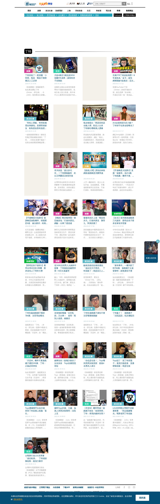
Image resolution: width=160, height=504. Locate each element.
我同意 (142, 497)
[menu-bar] (132, 3)
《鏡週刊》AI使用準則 (95, 487)
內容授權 (56, 487)
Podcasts (118, 15)
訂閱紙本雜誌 (129, 15)
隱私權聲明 (17, 499)
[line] (117, 487)
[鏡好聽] (71, 4)
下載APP (66, 487)
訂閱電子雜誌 (45, 487)
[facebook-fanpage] (124, 487)
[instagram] (129, 487)
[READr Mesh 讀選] (90, 4)
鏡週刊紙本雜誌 (30, 487)
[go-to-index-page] (30, 3)
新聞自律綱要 (78, 487)
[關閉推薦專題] (158, 241)
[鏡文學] (81, 4)
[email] (134, 487)
